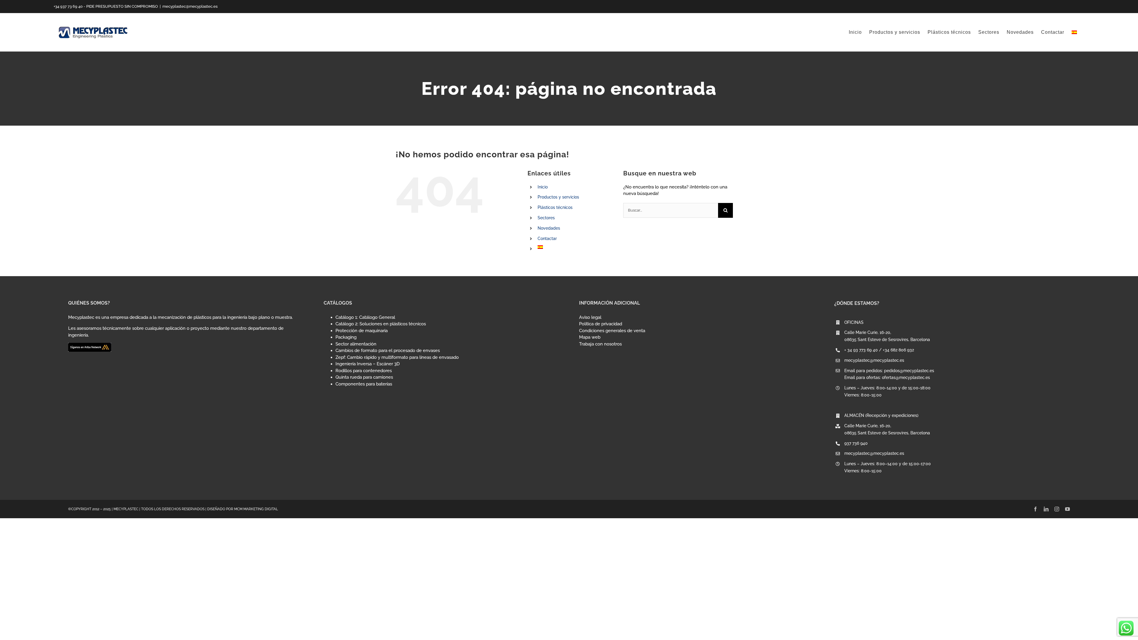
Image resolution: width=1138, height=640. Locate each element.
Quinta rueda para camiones (364, 377)
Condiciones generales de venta (612, 330)
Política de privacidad (600, 324)
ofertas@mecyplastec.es (906, 377)
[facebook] (1035, 509)
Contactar (547, 238)
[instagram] (1056, 509)
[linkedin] (1046, 509)
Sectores (546, 217)
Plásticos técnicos (555, 207)
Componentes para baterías (363, 384)
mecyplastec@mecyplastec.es (190, 6)
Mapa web (589, 337)
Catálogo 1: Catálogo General (365, 317)
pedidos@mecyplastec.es (909, 370)
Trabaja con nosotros (600, 344)
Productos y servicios (558, 197)
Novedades (549, 228)
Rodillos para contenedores (363, 370)
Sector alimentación (355, 344)
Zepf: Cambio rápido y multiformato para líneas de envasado (397, 357)
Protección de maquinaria (361, 330)
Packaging (346, 337)
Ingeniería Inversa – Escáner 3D (367, 364)
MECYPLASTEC (126, 509)
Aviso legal (590, 317)
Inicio (543, 187)
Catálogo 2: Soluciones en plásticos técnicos (380, 324)
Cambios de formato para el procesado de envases (387, 350)
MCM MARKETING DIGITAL (256, 509)
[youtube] (1067, 509)
